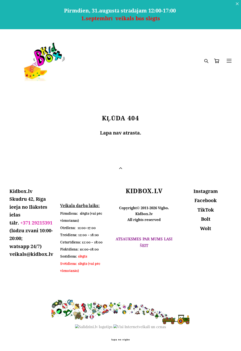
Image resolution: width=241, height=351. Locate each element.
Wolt (205, 228)
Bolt (205, 219)
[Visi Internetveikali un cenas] (139, 326)
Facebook (205, 200)
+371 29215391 (36, 223)
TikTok (205, 210)
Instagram (205, 191)
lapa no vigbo (120, 340)
